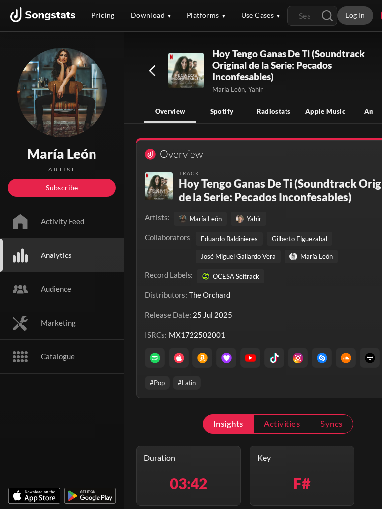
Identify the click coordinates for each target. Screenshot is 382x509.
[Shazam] (322, 358)
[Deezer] (226, 358)
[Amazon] (202, 358)
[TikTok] (274, 358)
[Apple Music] (179, 358)
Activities (282, 424)
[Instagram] (298, 358)
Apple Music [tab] (325, 111)
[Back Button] (152, 70)
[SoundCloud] (346, 358)
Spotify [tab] (222, 111)
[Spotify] (155, 358)
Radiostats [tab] (274, 111)
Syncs (331, 424)
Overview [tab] (170, 111)
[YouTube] (250, 358)
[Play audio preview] (186, 71)
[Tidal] (370, 358)
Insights (228, 424)
